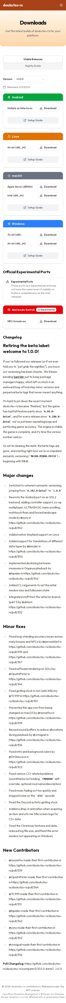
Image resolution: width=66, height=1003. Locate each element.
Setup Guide (35, 120)
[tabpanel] (33, 523)
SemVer (19, 377)
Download (50, 108)
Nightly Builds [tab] (33, 65)
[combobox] (30, 79)
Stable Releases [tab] (33, 59)
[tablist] (33, 62)
